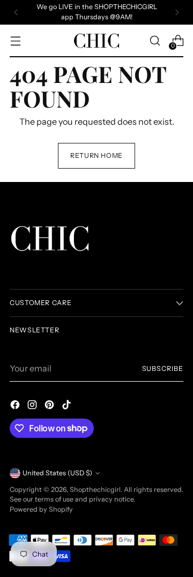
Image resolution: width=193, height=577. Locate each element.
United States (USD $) (57, 473)
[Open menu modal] (15, 41)
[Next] (177, 12)
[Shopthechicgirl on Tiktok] (67, 406)
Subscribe (162, 369)
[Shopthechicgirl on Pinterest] (50, 406)
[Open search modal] (155, 41)
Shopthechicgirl (95, 489)
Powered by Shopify (41, 509)
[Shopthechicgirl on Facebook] (16, 406)
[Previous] (16, 12)
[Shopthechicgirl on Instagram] (33, 406)
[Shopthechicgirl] (96, 41)
